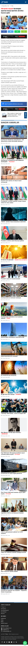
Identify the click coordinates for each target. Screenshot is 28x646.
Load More (14, 599)
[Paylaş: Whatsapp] (17, 31)
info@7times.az (6, 629)
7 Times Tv (3, 607)
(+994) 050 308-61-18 (7, 631)
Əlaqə (2, 620)
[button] (24, 31)
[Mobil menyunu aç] (25, 2)
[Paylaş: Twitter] (11, 31)
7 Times (6, 634)
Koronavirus (3, 608)
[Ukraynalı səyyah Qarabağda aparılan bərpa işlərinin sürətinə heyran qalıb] (14, 22)
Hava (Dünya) (3, 611)
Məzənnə (3, 613)
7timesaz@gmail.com (7, 628)
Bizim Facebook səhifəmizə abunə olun (14, 104)
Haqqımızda (3, 618)
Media (2, 621)
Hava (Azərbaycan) (5, 610)
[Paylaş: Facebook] (4, 31)
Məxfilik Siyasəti (4, 623)
